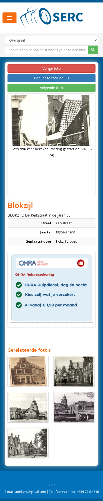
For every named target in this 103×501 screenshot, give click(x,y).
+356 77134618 (88, 491)
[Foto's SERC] (51, 17)
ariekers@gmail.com (30, 491)
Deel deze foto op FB (51, 78)
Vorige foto (51, 68)
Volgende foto (51, 87)
